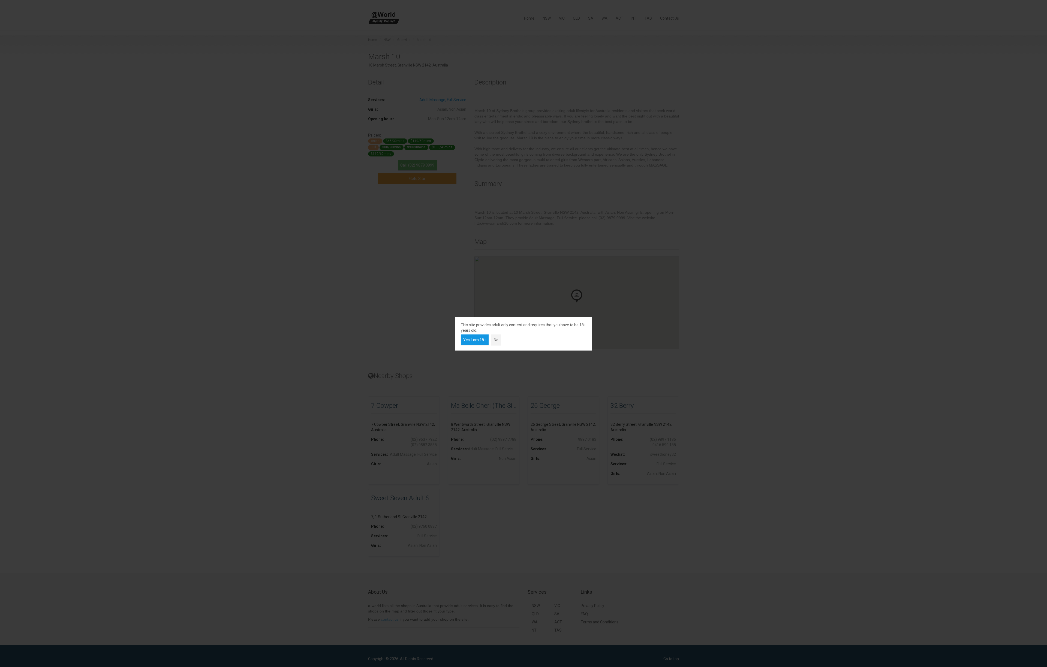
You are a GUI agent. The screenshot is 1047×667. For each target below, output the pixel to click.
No (496, 340)
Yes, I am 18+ (474, 340)
